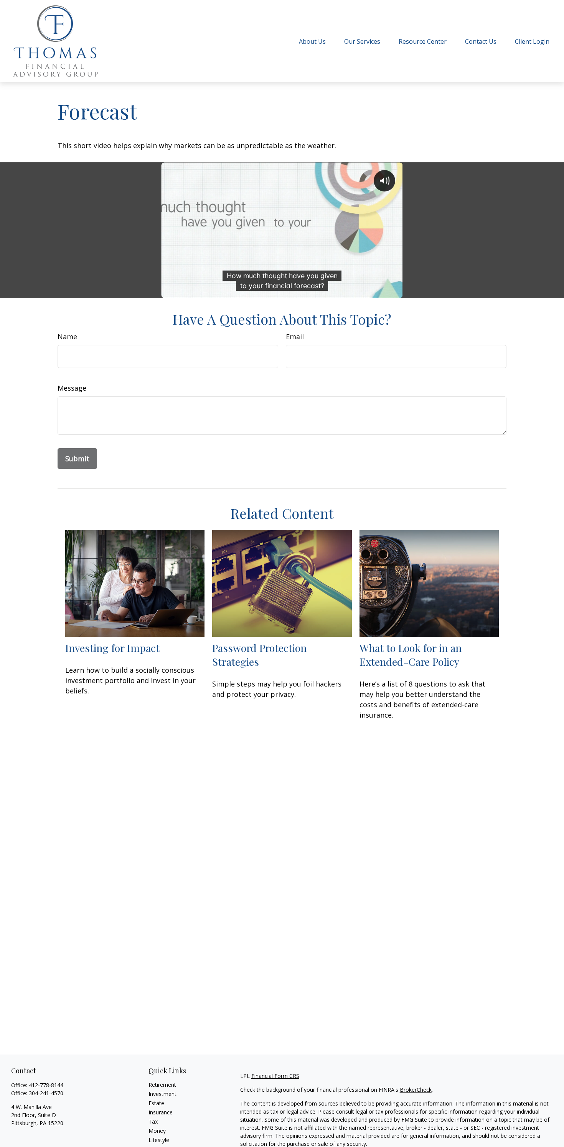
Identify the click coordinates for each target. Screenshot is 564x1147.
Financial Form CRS (275, 1075)
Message (72, 388)
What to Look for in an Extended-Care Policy (411, 654)
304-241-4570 (46, 1093)
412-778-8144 (46, 1085)
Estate (156, 1103)
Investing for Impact (112, 648)
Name (67, 336)
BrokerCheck (416, 1089)
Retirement (162, 1084)
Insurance (160, 1112)
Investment (162, 1093)
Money (157, 1130)
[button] (312, 41)
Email (295, 336)
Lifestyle (158, 1140)
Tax (153, 1121)
